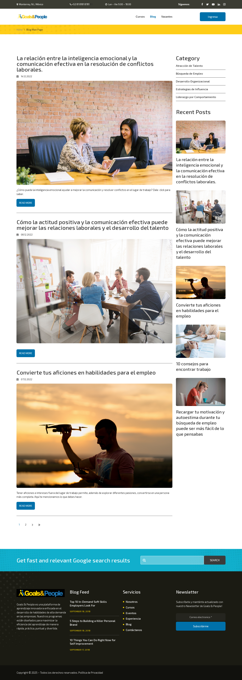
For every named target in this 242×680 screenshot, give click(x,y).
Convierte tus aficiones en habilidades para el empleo (86, 372)
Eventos (131, 613)
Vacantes (166, 16)
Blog (153, 16)
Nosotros (131, 601)
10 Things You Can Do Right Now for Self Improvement (93, 641)
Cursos (140, 16)
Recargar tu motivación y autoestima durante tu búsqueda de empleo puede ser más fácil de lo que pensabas (200, 423)
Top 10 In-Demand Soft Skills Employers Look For (88, 603)
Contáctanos (134, 630)
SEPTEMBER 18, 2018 (80, 611)
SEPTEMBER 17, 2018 (80, 649)
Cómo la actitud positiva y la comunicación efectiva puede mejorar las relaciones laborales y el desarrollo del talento (93, 224)
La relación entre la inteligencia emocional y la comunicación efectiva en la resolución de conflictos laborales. (85, 64)
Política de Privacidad (90, 672)
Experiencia (133, 618)
